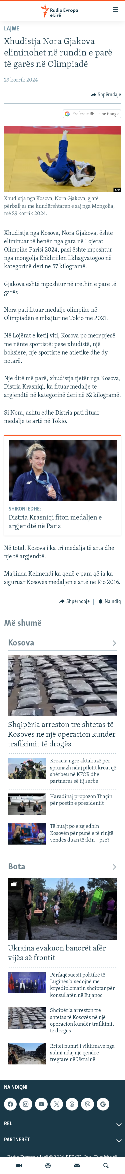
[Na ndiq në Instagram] (25, 1104)
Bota (16, 867)
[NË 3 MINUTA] (77, 1165)
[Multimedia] (19, 1165)
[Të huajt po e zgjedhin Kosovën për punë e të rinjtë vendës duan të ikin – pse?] (27, 834)
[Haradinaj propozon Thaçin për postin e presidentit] (27, 804)
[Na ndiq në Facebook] (10, 1104)
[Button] (106, 95)
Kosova (21, 643)
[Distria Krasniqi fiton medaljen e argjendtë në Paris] (63, 470)
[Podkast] (48, 1165)
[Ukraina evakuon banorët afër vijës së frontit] (62, 909)
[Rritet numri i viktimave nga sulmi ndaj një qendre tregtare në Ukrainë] (27, 1053)
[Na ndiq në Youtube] (41, 1104)
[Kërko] (106, 1165)
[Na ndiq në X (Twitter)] (56, 1104)
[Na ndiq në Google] (103, 1104)
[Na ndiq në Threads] (72, 1104)
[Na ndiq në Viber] (87, 1104)
